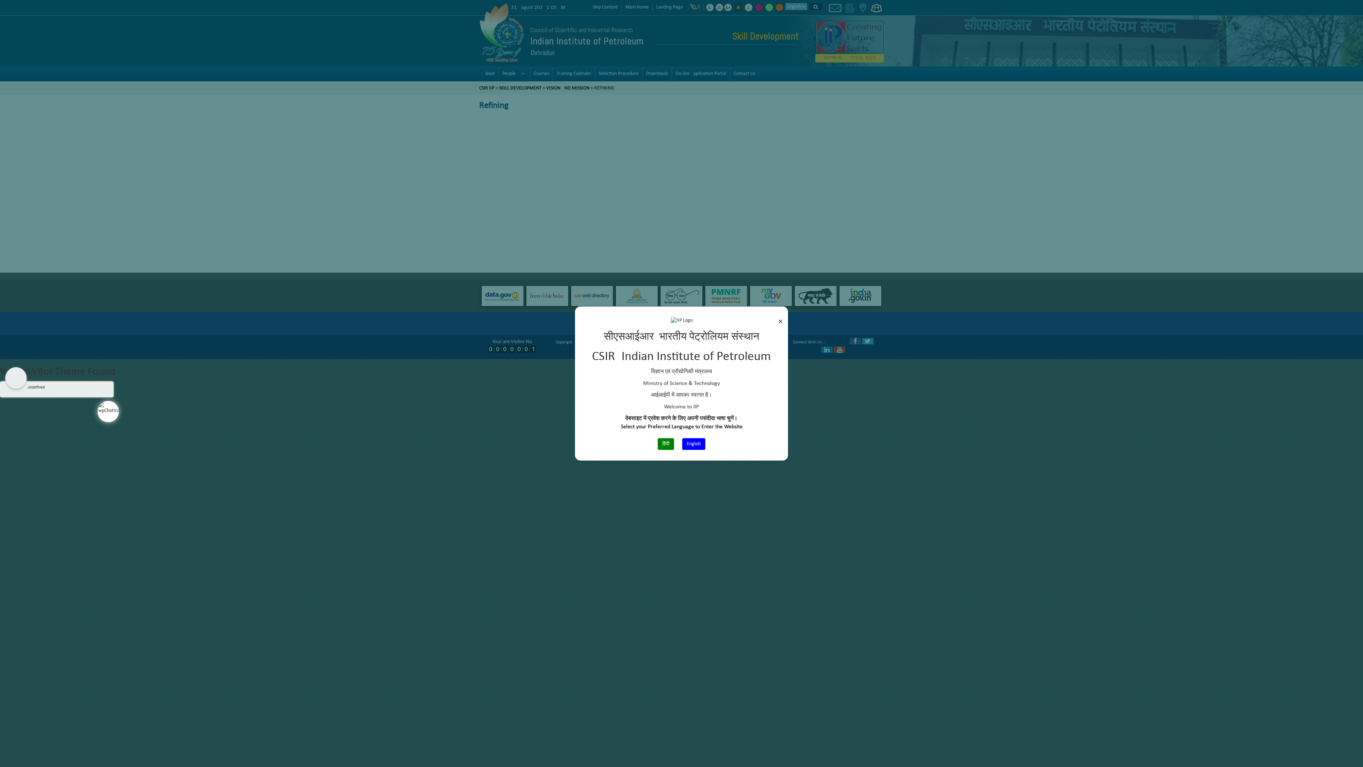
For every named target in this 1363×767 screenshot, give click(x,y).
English (694, 444)
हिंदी (665, 444)
